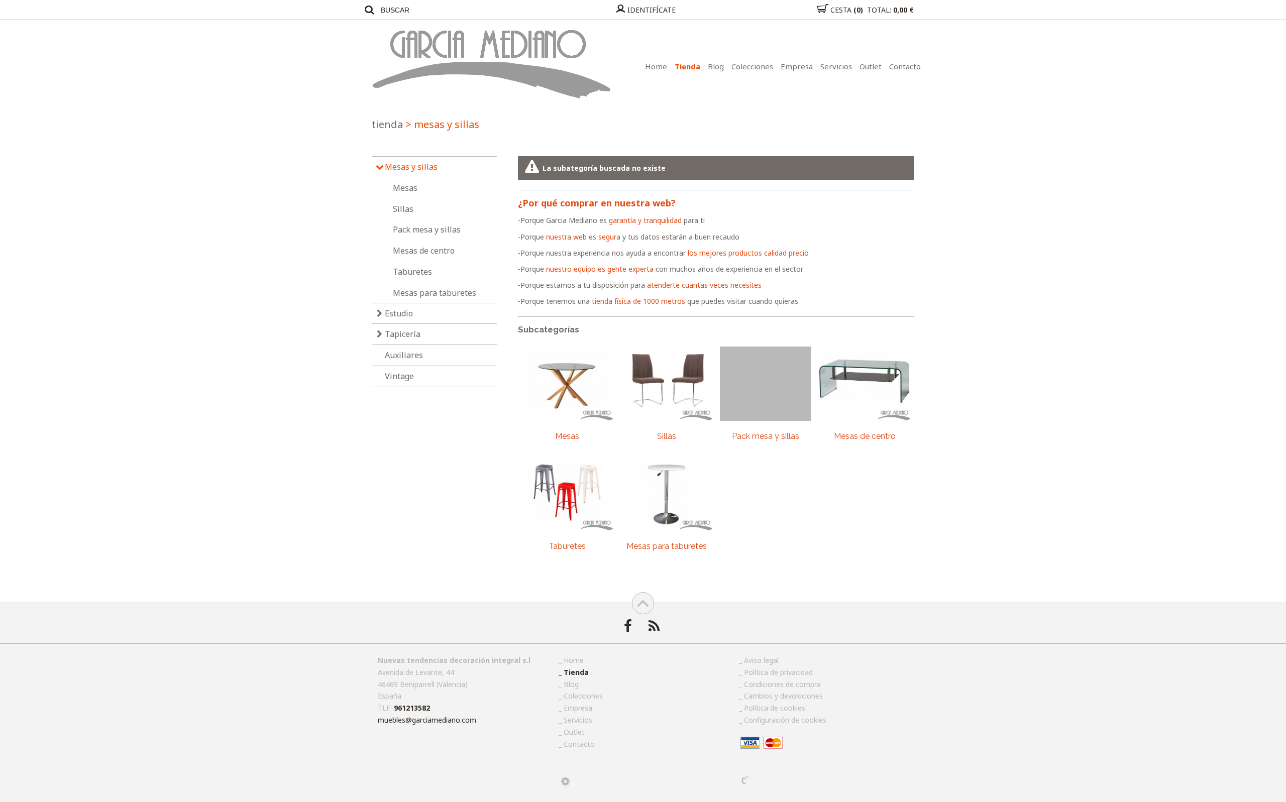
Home (656, 66)
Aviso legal (761, 660)
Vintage (399, 376)
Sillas (403, 208)
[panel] (565, 781)
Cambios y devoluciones (783, 696)
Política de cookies (774, 708)
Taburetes (412, 271)
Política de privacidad (778, 672)
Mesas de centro (424, 250)
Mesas (405, 187)
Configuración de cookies (785, 720)
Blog (716, 66)
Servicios (836, 66)
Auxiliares (404, 355)
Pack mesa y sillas (427, 229)
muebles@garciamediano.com (427, 720)
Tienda (687, 66)
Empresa (797, 66)
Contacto (905, 66)
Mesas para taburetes (434, 292)
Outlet (871, 66)
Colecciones (752, 66)
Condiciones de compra (782, 684)
